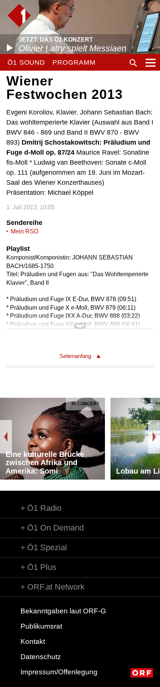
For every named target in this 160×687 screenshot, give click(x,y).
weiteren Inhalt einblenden (80, 322)
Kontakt (32, 641)
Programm (73, 62)
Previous (6, 437)
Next (154, 437)
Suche (133, 63)
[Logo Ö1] (19, 15)
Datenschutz (40, 657)
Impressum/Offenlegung (58, 672)
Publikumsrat (41, 626)
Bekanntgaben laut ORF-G (63, 611)
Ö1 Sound (26, 62)
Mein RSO (24, 231)
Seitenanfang (75, 356)
